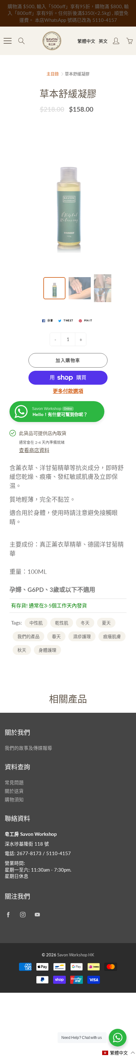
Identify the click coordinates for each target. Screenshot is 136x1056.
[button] (119, 1052)
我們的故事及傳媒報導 (28, 748)
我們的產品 (28, 636)
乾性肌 (61, 622)
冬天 (85, 622)
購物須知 (14, 799)
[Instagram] (22, 914)
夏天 (106, 622)
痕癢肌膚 (112, 636)
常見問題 (14, 782)
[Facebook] (8, 914)
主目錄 (52, 73)
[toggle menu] (7, 41)
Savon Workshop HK (75, 954)
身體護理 (47, 650)
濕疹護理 (82, 636)
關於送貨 (14, 791)
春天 (56, 636)
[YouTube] (37, 914)
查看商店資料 (34, 450)
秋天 (21, 650)
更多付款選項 (68, 391)
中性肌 (36, 622)
